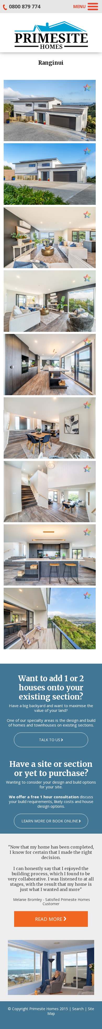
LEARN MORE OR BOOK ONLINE (49, 820)
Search (78, 1008)
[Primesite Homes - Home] (51, 34)
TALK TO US (49, 739)
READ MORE (48, 919)
